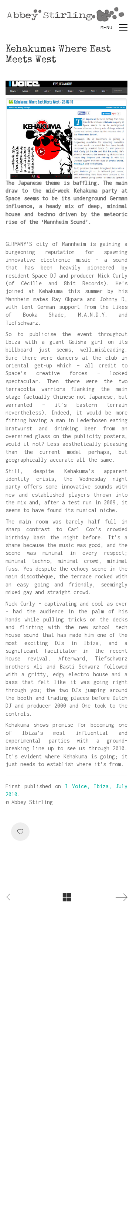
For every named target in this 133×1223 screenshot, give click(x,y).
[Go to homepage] (66, 14)
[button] (113, 27)
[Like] (20, 831)
